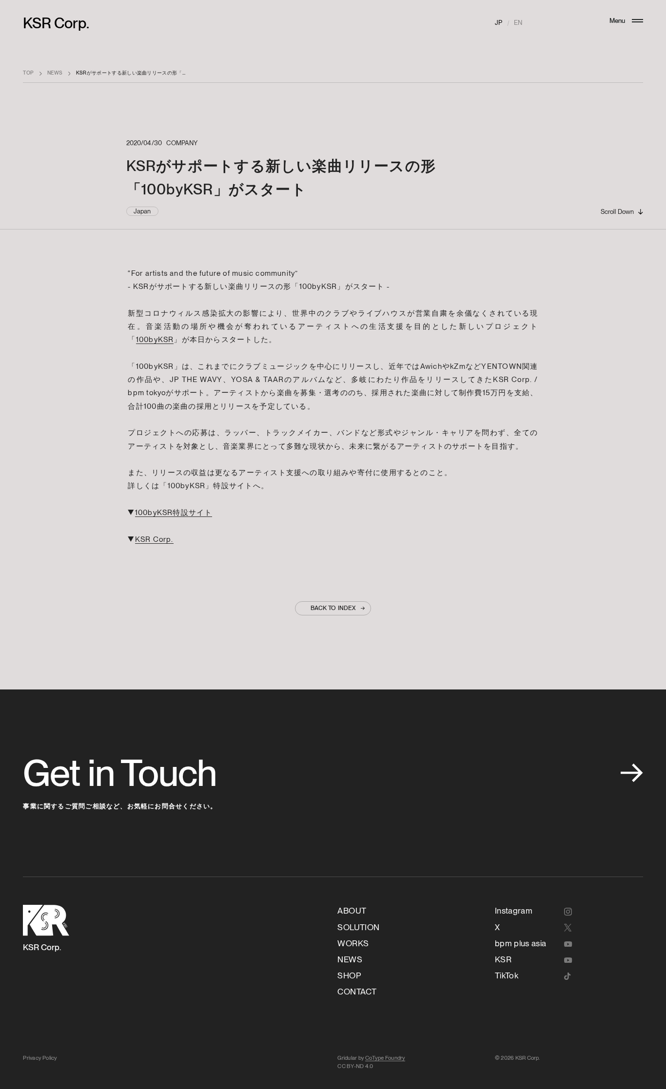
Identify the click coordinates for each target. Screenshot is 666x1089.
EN (518, 22)
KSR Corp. (56, 23)
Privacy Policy (40, 1057)
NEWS (54, 73)
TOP (28, 73)
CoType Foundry (385, 1057)
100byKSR (155, 339)
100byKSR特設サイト (174, 512)
